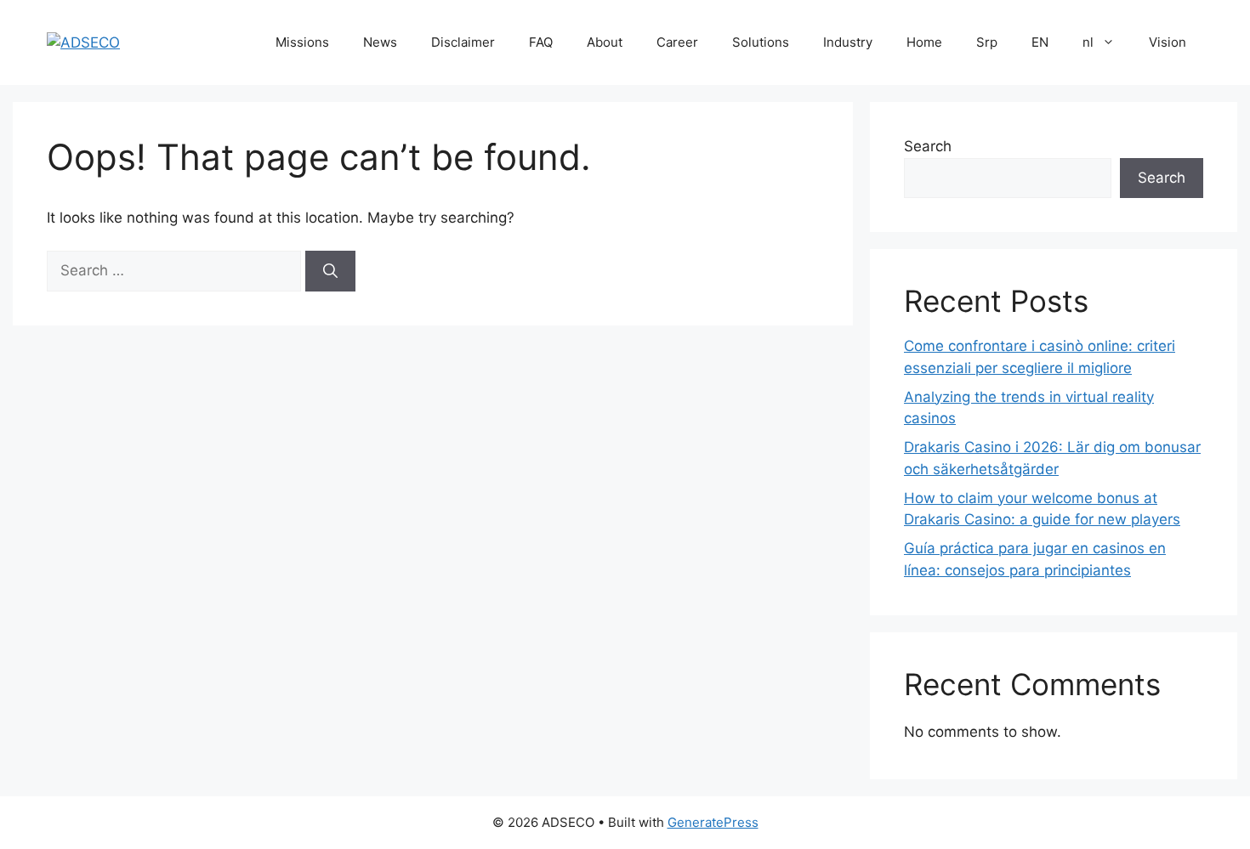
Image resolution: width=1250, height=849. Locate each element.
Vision (1167, 42)
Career (677, 42)
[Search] (330, 271)
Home (924, 42)
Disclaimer (463, 42)
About (604, 42)
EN (1039, 42)
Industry (847, 42)
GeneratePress (713, 822)
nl (1088, 42)
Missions (302, 42)
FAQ (541, 42)
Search (928, 146)
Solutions (760, 42)
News (380, 42)
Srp (986, 42)
